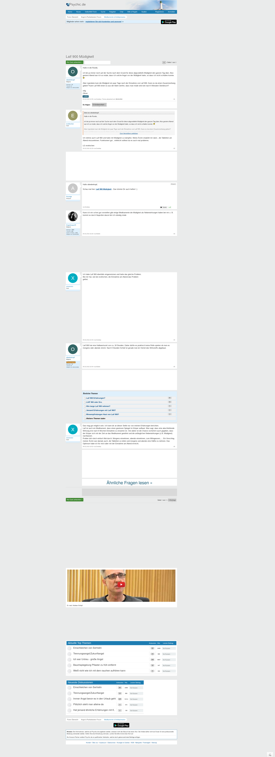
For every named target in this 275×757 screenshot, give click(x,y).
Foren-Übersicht (72, 719)
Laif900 (85, 96)
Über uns (95, 743)
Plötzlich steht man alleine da (88, 704)
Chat (121, 12)
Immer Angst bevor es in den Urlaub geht (94, 698)
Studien (144, 12)
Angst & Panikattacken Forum (91, 719)
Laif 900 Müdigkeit (80, 56)
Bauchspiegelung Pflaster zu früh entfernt (94, 664)
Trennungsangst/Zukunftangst (88, 653)
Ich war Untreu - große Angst (88, 659)
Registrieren (159, 12)
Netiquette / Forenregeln (142, 743)
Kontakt (88, 743)
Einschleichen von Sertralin (87, 647)
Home (70, 12)
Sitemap (154, 743)
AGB (132, 743)
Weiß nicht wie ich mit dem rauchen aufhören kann (99, 670)
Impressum (102, 743)
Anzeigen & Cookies (123, 743)
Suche (103, 12)
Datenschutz (111, 743)
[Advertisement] (129, 463)
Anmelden (171, 12)
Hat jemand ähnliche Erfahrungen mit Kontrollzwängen (101, 709)
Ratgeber (112, 12)
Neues (78, 12)
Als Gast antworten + (74, 62)
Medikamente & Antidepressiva (114, 719)
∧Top (270, 754)
